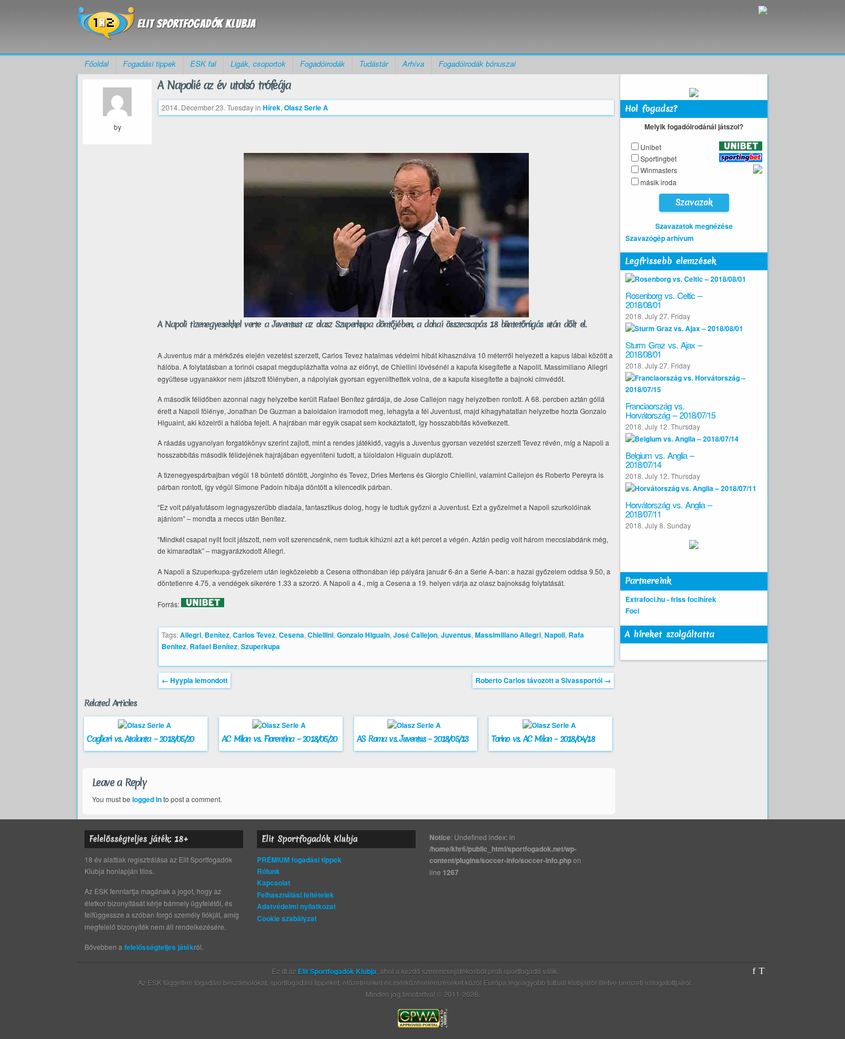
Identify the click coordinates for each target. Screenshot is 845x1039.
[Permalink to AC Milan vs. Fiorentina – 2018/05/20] (280, 725)
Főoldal (96, 63)
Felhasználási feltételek (295, 895)
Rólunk (268, 871)
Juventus (456, 635)
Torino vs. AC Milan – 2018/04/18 (542, 739)
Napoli (554, 635)
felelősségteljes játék (159, 947)
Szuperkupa (260, 646)
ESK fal (203, 63)
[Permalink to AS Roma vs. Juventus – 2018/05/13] (415, 725)
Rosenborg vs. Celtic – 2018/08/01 (663, 300)
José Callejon (415, 635)
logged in (147, 799)
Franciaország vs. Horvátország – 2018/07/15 (670, 410)
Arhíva (413, 63)
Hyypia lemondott (195, 680)
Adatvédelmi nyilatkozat (296, 906)
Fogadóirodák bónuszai (477, 63)
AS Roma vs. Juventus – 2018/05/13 (412, 739)
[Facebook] (753, 971)
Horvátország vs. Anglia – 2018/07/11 (668, 509)
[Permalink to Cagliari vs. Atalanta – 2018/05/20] (146, 725)
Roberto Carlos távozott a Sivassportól (543, 680)
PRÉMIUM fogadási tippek (299, 859)
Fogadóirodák (322, 63)
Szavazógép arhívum (659, 238)
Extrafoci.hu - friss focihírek (670, 599)
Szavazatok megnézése (694, 226)
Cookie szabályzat (287, 918)
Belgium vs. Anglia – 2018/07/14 (659, 460)
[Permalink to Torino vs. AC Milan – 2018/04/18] (551, 725)
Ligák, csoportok (258, 63)
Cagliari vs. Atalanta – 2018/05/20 (140, 739)
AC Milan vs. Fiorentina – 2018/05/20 (279, 739)
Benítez (217, 635)
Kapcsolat (273, 882)
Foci (632, 610)
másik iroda (658, 182)
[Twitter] (762, 971)
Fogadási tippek (149, 63)
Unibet (650, 147)
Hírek (272, 107)
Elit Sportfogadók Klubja (167, 27)
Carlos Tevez (254, 635)
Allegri (190, 635)
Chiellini (320, 635)
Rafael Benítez (213, 646)
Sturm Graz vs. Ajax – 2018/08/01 (663, 350)
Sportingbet (658, 158)
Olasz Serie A (306, 107)
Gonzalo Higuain (363, 635)
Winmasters (658, 170)
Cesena (291, 635)
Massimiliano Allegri (508, 635)
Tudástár (373, 63)
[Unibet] (202, 604)
